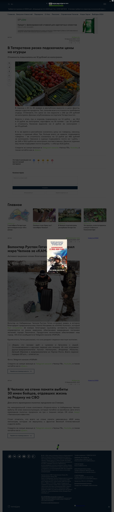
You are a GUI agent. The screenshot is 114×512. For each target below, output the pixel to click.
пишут (77, 412)
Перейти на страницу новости (19, 371)
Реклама (55, 14)
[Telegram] (9, 67)
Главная (11, 14)
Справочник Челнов (69, 14)
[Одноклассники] (9, 71)
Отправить (45, 187)
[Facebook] (33, 456)
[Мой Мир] (9, 79)
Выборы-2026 (97, 14)
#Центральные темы (73, 238)
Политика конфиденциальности (50, 502)
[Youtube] (24, 456)
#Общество (76, 37)
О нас (47, 14)
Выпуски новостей (24, 14)
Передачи (38, 14)
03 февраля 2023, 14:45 (72, 39)
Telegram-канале (50, 147)
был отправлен (15, 328)
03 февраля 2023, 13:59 (72, 240)
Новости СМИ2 (93, 238)
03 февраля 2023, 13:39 (72, 382)
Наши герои (85, 14)
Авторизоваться (28, 192)
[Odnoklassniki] (28, 456)
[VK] (14, 456)
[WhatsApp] (9, 75)
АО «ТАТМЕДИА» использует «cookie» (51, 496)
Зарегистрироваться (62, 192)
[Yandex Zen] (9, 456)
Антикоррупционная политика (82, 483)
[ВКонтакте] (9, 63)
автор (10, 37)
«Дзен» (37, 150)
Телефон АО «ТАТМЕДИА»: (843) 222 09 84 (85, 485)
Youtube (74, 147)
